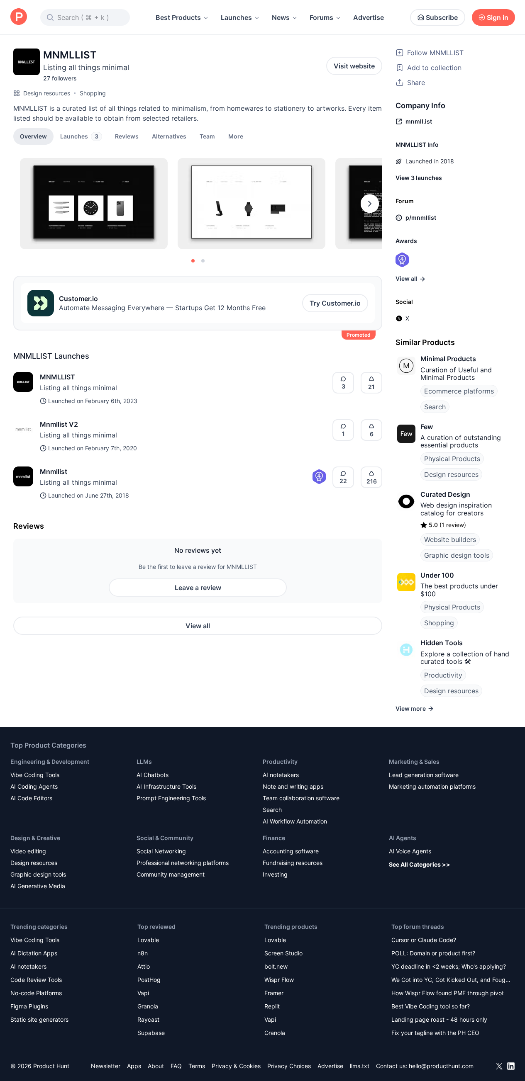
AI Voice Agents (410, 851)
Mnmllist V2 (59, 424)
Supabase (151, 1032)
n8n (142, 953)
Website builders (450, 539)
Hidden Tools (441, 643)
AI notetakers (281, 774)
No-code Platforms (36, 992)
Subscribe (442, 17)
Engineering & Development (49, 761)
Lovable (148, 939)
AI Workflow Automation (295, 821)
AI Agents (402, 837)
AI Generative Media (37, 885)
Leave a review (198, 587)
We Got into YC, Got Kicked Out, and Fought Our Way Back (451, 980)
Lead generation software (424, 774)
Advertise (368, 17)
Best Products (178, 17)
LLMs (144, 761)
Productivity (443, 675)
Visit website (354, 66)
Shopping (93, 93)
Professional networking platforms (183, 862)
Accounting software (291, 851)
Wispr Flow (279, 979)
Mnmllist (53, 471)
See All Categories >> (419, 864)
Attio (143, 966)
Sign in (497, 17)
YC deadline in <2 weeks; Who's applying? (448, 966)
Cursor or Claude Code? (423, 939)
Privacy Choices (289, 1065)
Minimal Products (448, 359)
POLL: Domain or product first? (433, 953)
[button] (236, 136)
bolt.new (276, 966)
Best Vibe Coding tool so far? (430, 1006)
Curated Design (445, 494)
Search (435, 407)
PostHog (149, 979)
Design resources (46, 93)
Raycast (148, 1019)
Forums (321, 17)
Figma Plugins (29, 1006)
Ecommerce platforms (459, 391)
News (281, 17)
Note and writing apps (293, 786)
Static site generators (39, 1019)
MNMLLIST (57, 377)
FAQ (176, 1065)
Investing (275, 874)
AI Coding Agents (34, 786)
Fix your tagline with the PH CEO (435, 1032)
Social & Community (165, 837)
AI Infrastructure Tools (166, 786)
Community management (171, 874)
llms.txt (359, 1065)
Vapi (143, 992)
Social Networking (161, 851)
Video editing (28, 851)
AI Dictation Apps (33, 953)
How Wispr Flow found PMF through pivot (447, 992)
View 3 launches (419, 177)
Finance (274, 837)
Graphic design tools (456, 555)
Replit (272, 1006)
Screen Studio (283, 953)
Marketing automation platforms (432, 786)
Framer (273, 992)
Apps (134, 1065)
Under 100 (437, 575)
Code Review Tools (36, 979)
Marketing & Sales (414, 761)
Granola (147, 1006)
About (156, 1065)
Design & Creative (35, 837)
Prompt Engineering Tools (171, 798)
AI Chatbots (152, 774)
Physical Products (452, 458)
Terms (196, 1065)
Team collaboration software (301, 798)
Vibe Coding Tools (34, 774)
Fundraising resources (292, 862)
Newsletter (105, 1065)
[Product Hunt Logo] (18, 17)
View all (198, 626)
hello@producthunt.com (441, 1065)
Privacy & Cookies (236, 1065)
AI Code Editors (31, 798)
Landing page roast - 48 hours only (439, 1019)
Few (426, 427)
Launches (236, 17)
